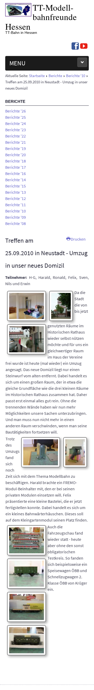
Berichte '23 (15, 129)
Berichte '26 (15, 111)
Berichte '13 (15, 192)
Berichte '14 (15, 179)
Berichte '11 (15, 204)
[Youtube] (83, 46)
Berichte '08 (15, 223)
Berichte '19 (15, 148)
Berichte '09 (15, 217)
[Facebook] (75, 46)
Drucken (78, 239)
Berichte (55, 75)
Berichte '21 (15, 142)
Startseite (37, 75)
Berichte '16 (15, 173)
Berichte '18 (15, 161)
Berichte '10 (75, 75)
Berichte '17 (15, 167)
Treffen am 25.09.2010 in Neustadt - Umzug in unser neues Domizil (46, 252)
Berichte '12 (15, 198)
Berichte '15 (15, 186)
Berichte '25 (15, 117)
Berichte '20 (15, 154)
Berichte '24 (15, 123)
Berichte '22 (15, 136)
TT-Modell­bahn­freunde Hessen (41, 17)
